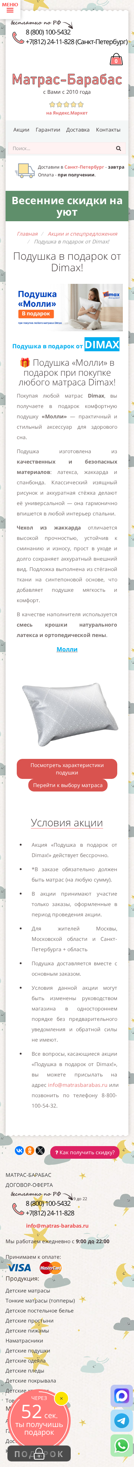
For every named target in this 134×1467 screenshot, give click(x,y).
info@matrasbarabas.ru (78, 1084)
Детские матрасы (28, 1290)
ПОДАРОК (39, 1453)
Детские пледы (25, 1370)
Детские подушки (28, 1350)
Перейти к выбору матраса (68, 785)
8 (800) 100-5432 (48, 32)
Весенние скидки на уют (67, 206)
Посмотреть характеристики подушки (67, 768)
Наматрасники (24, 1340)
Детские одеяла (26, 1360)
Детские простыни (30, 1320)
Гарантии (48, 129)
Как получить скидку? (86, 1152)
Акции (21, 129)
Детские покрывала (31, 1380)
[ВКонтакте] (19, 1150)
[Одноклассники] (29, 1150)
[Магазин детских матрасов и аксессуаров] (67, 79)
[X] (40, 1150)
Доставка (78, 129)
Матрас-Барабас (28, 1174)
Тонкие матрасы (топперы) (40, 1300)
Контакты (108, 129)
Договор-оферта (29, 1184)
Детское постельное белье (40, 1310)
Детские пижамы (27, 1330)
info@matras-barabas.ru (57, 1225)
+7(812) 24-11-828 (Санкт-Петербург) (76, 41)
